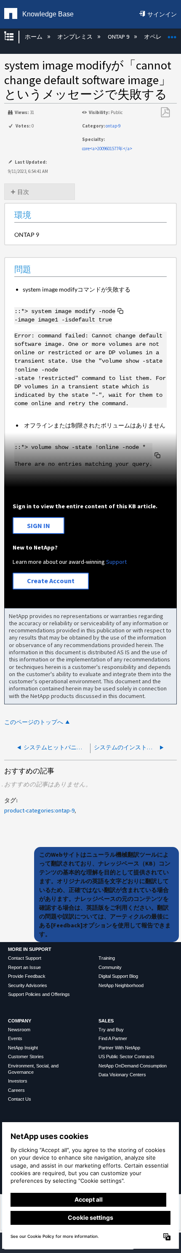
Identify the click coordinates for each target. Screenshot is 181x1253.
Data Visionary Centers (122, 1074)
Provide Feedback (26, 976)
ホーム (34, 36)
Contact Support (24, 958)
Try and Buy (111, 1029)
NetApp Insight (23, 1047)
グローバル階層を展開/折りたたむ (14, 36)
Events (15, 1038)
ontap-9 (113, 126)
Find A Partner (112, 1038)
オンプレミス (75, 36)
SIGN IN (38, 525)
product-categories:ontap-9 (39, 810)
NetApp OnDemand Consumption (132, 1065)
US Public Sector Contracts (126, 1056)
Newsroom (19, 1029)
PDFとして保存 (165, 112)
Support (116, 561)
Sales (106, 1020)
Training (106, 958)
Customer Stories (26, 1056)
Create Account (51, 580)
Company (19, 1020)
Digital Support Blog (118, 976)
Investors (17, 1080)
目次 (23, 192)
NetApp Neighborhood (121, 985)
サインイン (162, 14)
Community (110, 967)
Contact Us (19, 1099)
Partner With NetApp (119, 1047)
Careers (16, 1090)
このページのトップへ (33, 722)
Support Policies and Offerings (39, 994)
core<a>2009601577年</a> (107, 148)
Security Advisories (27, 985)
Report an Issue (24, 967)
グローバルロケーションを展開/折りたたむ (172, 34)
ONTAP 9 (119, 36)
